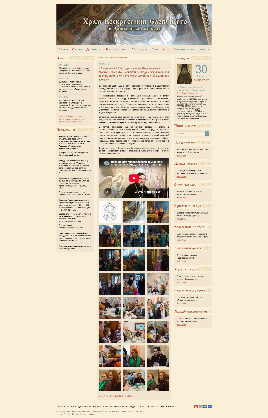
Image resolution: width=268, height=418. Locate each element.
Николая (201, 111)
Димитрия (195, 113)
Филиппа (188, 106)
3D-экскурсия (120, 406)
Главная (60, 406)
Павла (193, 103)
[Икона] (184, 65)
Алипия (191, 108)
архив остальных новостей (71, 122)
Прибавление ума (192, 118)
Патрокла (183, 103)
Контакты (171, 406)
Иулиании (180, 105)
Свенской (180, 115)
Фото (141, 406)
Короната (192, 101)
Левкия (179, 101)
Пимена (180, 99)
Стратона (180, 106)
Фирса (204, 99)
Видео (133, 406)
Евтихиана (196, 106)
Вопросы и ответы (102, 406)
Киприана (180, 108)
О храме (71, 406)
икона (185, 99)
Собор (197, 110)
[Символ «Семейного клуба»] (110, 212)
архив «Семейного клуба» (70, 116)
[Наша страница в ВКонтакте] (205, 406)
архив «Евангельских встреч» (72, 119)
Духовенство (84, 406)
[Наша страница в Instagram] (201, 406)
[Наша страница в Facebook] (210, 406)
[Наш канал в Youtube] (196, 406)
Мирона (193, 98)
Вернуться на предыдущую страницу (115, 396)
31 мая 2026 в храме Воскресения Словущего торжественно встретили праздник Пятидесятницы (75, 70)
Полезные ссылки (155, 406)
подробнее (181, 155)
